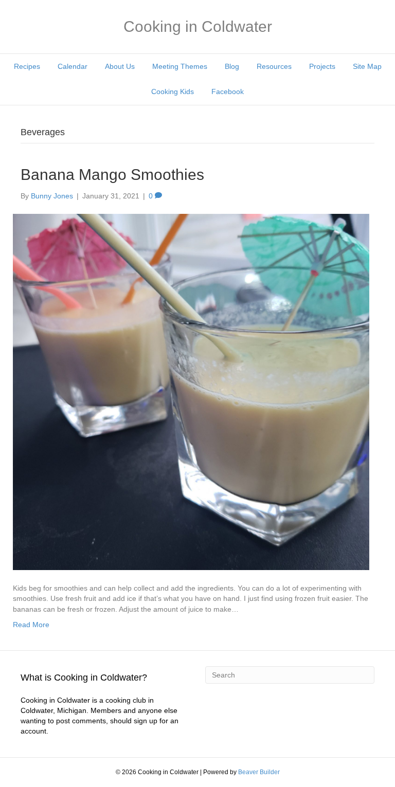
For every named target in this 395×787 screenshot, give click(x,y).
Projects (322, 66)
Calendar (72, 66)
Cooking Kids (172, 91)
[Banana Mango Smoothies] (191, 391)
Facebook (227, 91)
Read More (31, 624)
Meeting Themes (179, 66)
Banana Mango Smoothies (112, 174)
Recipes (27, 66)
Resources (274, 66)
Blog (232, 66)
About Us (120, 66)
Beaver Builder (259, 772)
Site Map (367, 66)
